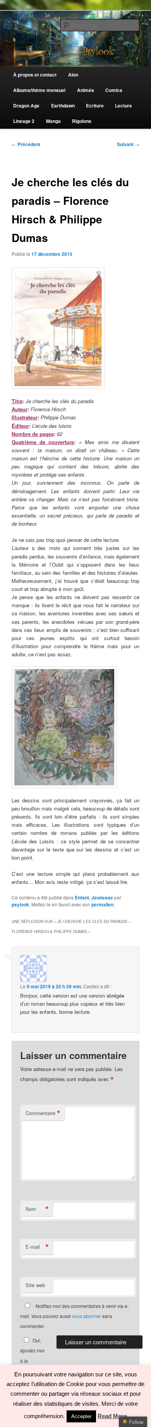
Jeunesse (102, 897)
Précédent (26, 144)
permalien (102, 904)
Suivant (128, 144)
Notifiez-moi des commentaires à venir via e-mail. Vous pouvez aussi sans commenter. (74, 1316)
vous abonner (86, 1316)
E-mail (37, 1247)
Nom (37, 1209)
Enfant (82, 897)
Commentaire (43, 1113)
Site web (35, 1285)
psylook (20, 904)
